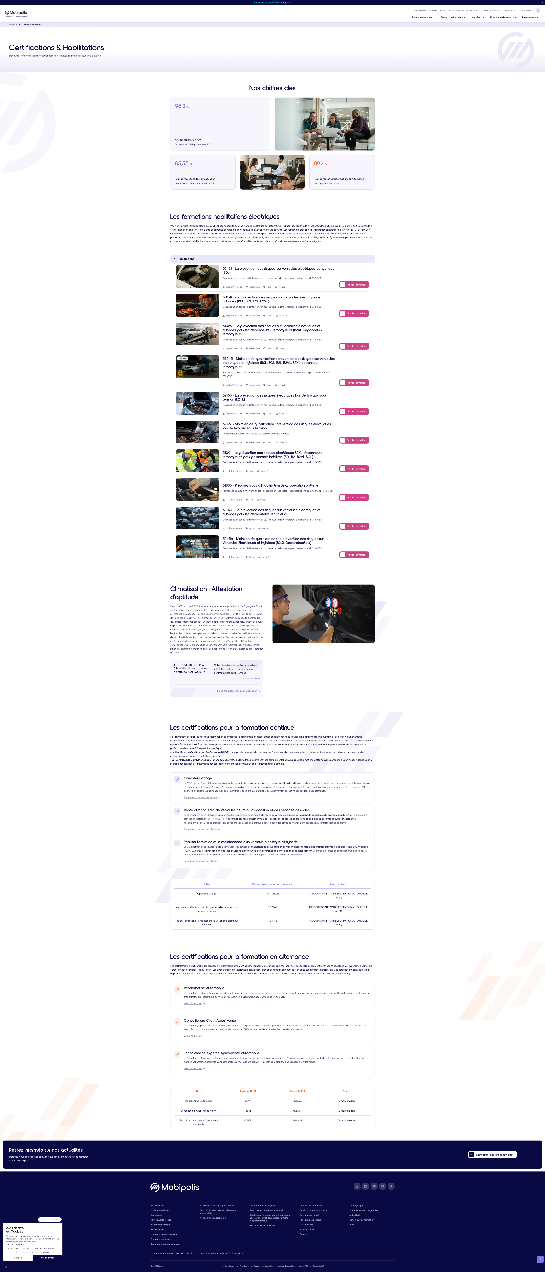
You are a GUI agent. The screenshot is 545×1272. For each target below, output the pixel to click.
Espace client (526, 10)
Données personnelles (263, 1266)
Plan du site (245, 1266)
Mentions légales (228, 1266)
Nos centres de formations (503, 17)
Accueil (12, 24)
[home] (16, 13)
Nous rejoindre (420, 10)
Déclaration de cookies (45, 1248)
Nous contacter (439, 10)
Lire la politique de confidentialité (20, 1248)
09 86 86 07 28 (508, 10)
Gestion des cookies (286, 1266)
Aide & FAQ (304, 1266)
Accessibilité (318, 1266)
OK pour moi (47, 1257)
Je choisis (17, 1257)
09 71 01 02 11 (474, 10)
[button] (6, 1267)
